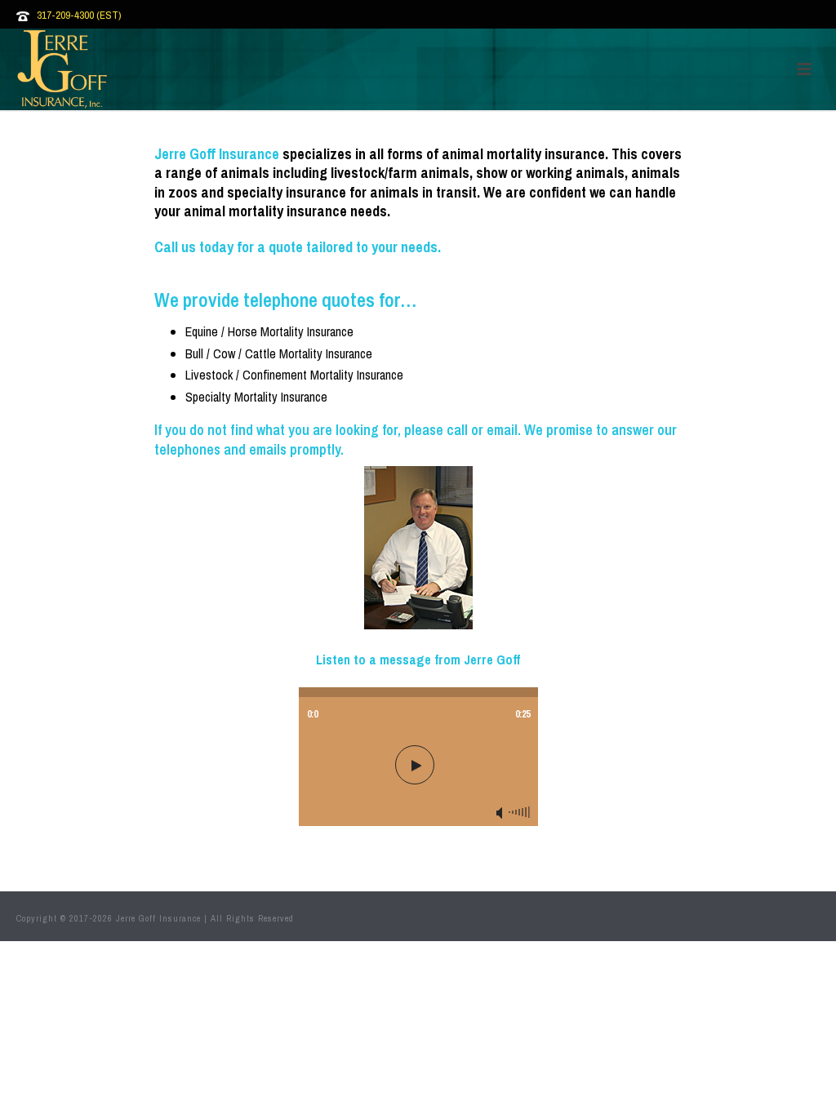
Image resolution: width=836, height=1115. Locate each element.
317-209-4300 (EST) (79, 15)
